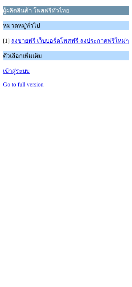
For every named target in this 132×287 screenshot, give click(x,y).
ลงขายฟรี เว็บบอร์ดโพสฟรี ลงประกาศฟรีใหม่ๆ (70, 41)
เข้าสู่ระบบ (16, 71)
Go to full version (23, 84)
